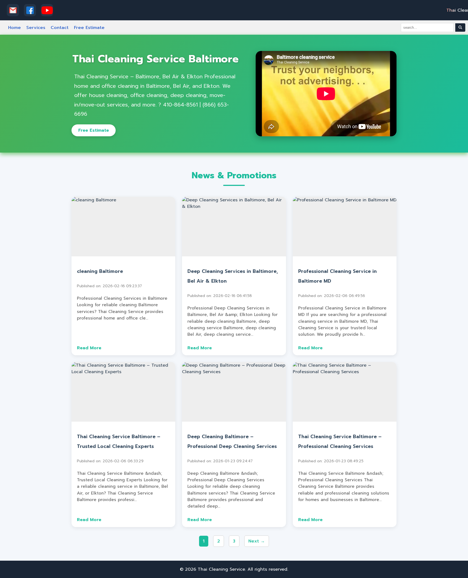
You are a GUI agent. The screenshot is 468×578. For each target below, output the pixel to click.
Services (35, 27)
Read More (89, 348)
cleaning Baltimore (100, 271)
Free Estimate (89, 27)
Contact (60, 27)
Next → (256, 541)
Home (14, 27)
